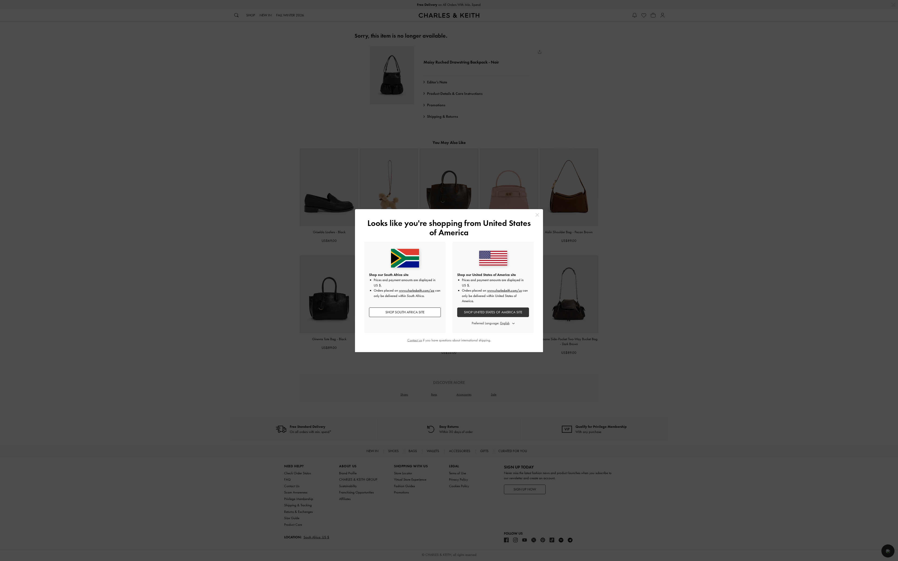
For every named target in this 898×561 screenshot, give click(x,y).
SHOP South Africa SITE (404, 312)
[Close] (537, 214)
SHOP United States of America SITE (493, 312)
